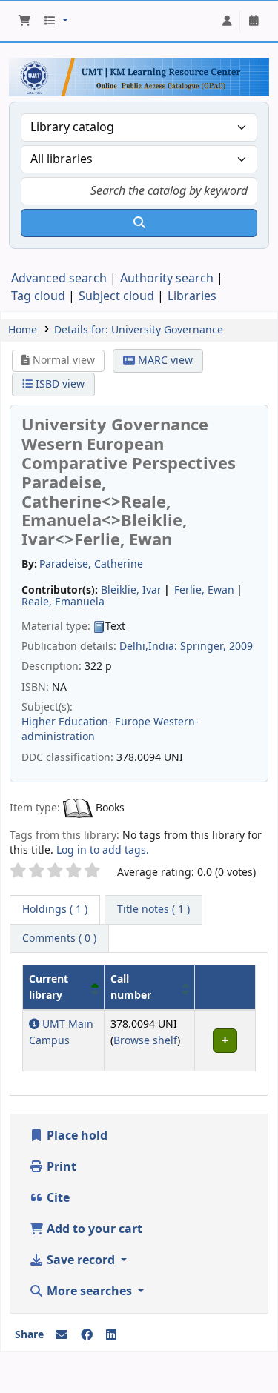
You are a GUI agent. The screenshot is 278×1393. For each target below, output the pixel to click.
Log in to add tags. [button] (102, 850)
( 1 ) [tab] (54, 909)
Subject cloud (116, 296)
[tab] (153, 910)
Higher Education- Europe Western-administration (110, 729)
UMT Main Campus (61, 1032)
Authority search (167, 278)
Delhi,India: (148, 646)
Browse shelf (145, 1040)
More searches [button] (89, 1291)
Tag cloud (38, 296)
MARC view (164, 360)
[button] (24, 21)
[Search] (139, 223)
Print (60, 1167)
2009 (241, 646)
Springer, (203, 646)
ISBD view (59, 384)
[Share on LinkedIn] (111, 1335)
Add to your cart (93, 1229)
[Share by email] (61, 1335)
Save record (81, 1260)
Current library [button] (48, 987)
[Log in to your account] (226, 21)
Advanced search (59, 278)
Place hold (75, 1136)
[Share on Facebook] (86, 1335)
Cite (57, 1198)
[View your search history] (253, 21)
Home (22, 330)
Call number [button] (130, 987)
